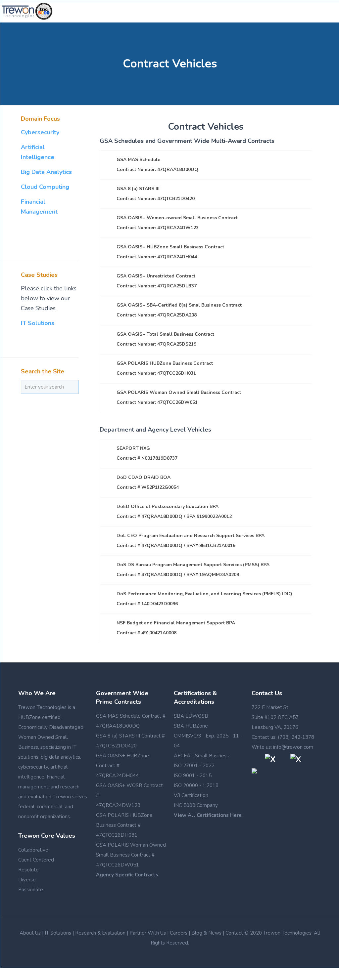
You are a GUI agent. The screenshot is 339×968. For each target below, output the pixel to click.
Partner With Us (147, 933)
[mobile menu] (328, 11)
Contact (234, 933)
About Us (30, 933)
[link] (206, 164)
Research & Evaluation (100, 933)
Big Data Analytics (46, 172)
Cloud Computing (45, 187)
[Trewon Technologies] (27, 11)
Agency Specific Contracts (127, 874)
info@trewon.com (293, 747)
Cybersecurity (40, 132)
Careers (178, 933)
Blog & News (206, 933)
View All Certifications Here (208, 815)
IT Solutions (37, 323)
